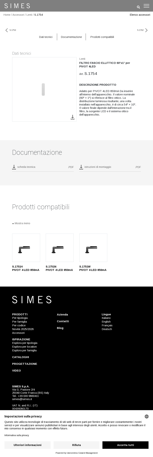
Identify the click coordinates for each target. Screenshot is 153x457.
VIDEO (16, 370)
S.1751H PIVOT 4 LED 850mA (25, 268)
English (106, 321)
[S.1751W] (93, 248)
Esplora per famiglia (24, 350)
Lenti (29, 14)
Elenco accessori (140, 14)
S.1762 (140, 30)
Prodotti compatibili (102, 36)
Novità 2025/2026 (23, 329)
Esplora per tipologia (24, 342)
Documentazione (71, 36)
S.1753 (13, 30)
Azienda (62, 314)
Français (107, 325)
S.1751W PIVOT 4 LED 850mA (93, 268)
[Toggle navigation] (146, 5)
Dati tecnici (45, 36)
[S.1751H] (26, 248)
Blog (60, 327)
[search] (138, 7)
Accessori (18, 14)
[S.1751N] (60, 248)
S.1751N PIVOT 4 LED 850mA (59, 268)
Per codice (19, 325)
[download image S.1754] (72, 117)
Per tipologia (20, 317)
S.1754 (38, 14)
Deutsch (107, 329)
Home (7, 14)
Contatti (63, 321)
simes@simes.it (22, 399)
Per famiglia (19, 321)
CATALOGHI (20, 357)
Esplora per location (24, 346)
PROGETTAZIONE (24, 363)
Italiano (106, 317)
